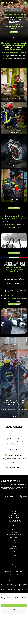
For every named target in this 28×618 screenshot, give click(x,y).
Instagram (13, 575)
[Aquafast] (7, 496)
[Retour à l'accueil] (7, 3)
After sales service (14, 537)
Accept (14, 605)
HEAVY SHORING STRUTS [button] (14, 37)
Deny (14, 609)
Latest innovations (14, 529)
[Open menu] (25, 2)
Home (14, 527)
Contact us (14, 542)
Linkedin (15, 575)
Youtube (18, 575)
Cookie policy (14, 566)
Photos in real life (14, 535)
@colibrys (14, 564)
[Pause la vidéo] (3, 245)
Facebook (10, 575)
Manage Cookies (14, 568)
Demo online (14, 539)
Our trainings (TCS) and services (14, 534)
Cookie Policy (13, 615)
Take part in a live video (13, 467)
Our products (14, 532)
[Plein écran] (6, 245)
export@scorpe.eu (14, 555)
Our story (14, 531)
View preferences (14, 613)
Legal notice (14, 562)
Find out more (14, 304)
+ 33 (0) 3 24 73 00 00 (14, 553)
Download (14, 540)
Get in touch (14, 208)
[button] (26, 595)
